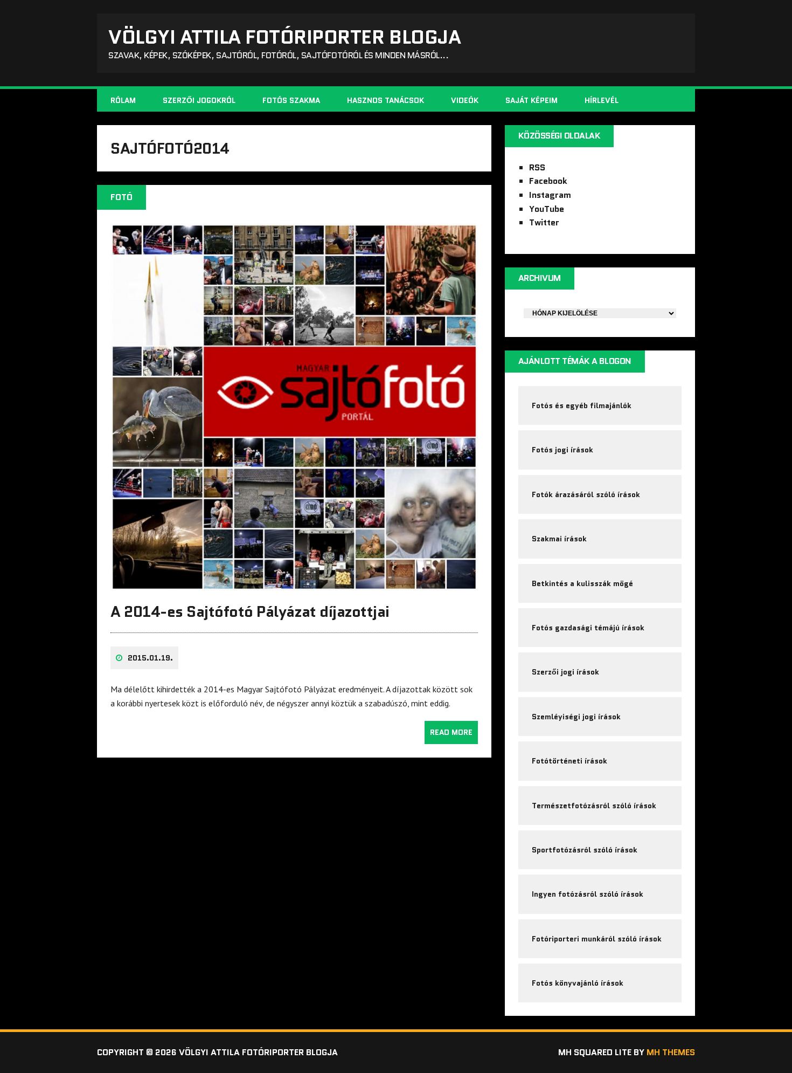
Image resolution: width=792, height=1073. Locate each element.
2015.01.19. (150, 657)
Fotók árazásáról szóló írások (586, 494)
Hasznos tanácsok (385, 100)
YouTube (546, 209)
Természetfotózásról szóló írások (594, 805)
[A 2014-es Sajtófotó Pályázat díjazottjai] (294, 584)
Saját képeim (531, 100)
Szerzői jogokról (199, 100)
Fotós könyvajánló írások (577, 983)
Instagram (550, 195)
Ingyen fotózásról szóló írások (587, 894)
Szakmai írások (559, 538)
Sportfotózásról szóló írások (584, 849)
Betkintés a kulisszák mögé (582, 583)
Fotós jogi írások (562, 449)
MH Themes (671, 1052)
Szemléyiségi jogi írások (576, 716)
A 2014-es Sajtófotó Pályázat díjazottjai (250, 611)
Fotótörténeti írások (569, 760)
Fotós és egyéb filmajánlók (581, 405)
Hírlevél (602, 100)
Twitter (544, 222)
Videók (464, 100)
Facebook (548, 181)
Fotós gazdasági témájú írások (588, 627)
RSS (537, 167)
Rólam (123, 100)
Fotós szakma (291, 100)
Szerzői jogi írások (565, 671)
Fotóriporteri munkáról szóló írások (597, 938)
